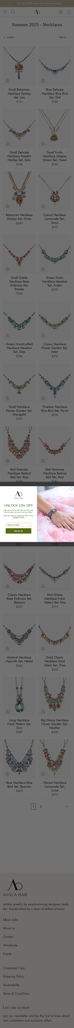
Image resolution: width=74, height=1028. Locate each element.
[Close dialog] (71, 488)
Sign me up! (18, 531)
